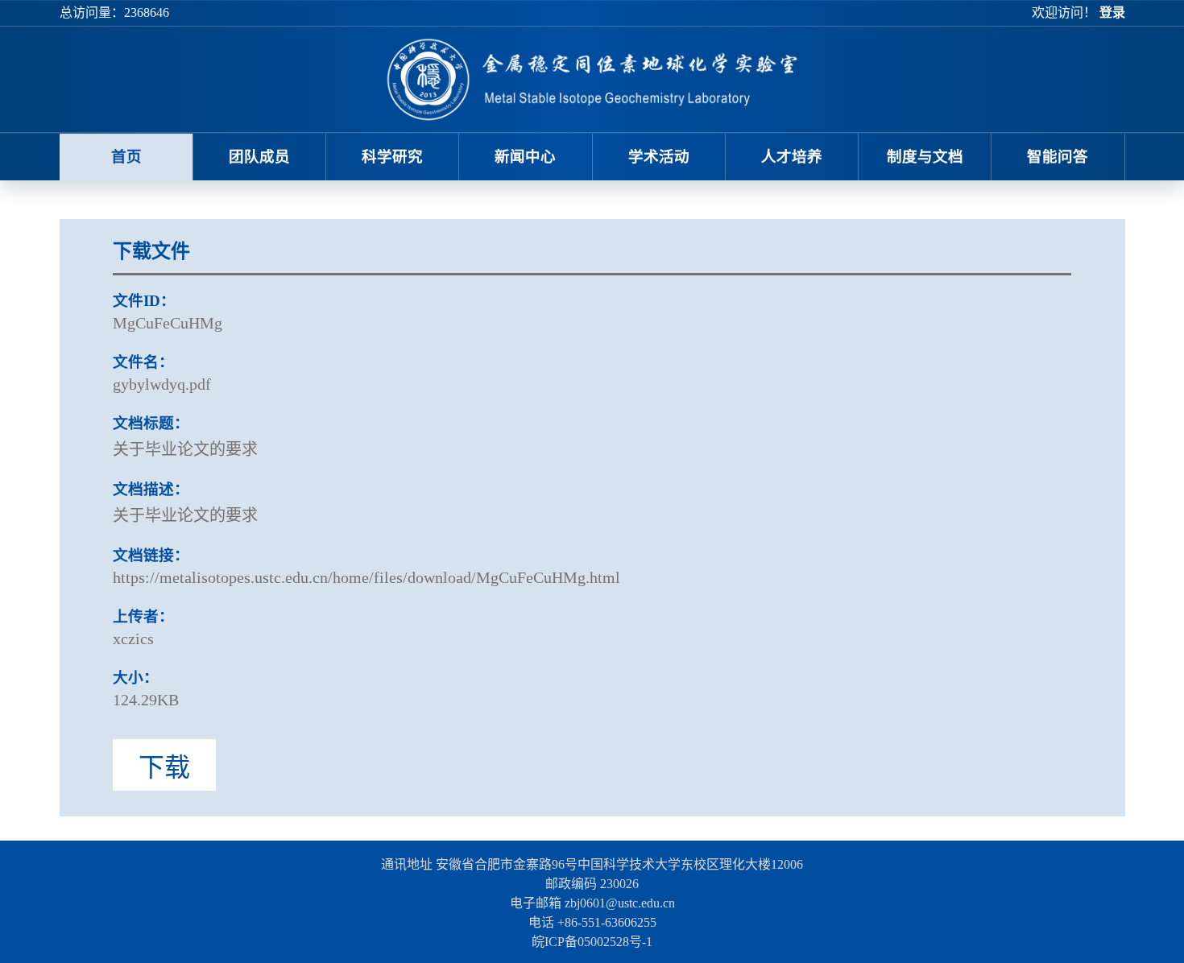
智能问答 (1057, 156)
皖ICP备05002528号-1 (592, 942)
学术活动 (658, 156)
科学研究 (392, 156)
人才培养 (791, 156)
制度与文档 (925, 156)
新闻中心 (525, 156)
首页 (126, 156)
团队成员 (259, 156)
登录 (1112, 12)
